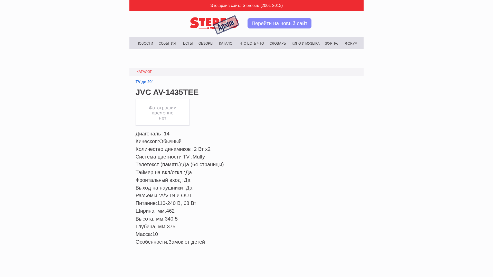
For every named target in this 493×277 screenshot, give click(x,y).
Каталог (226, 43)
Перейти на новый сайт (279, 23)
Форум (351, 43)
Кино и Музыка (306, 43)
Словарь (278, 43)
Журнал (332, 43)
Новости (145, 43)
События (167, 43)
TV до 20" (144, 82)
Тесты (187, 43)
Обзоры (205, 43)
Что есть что (252, 43)
